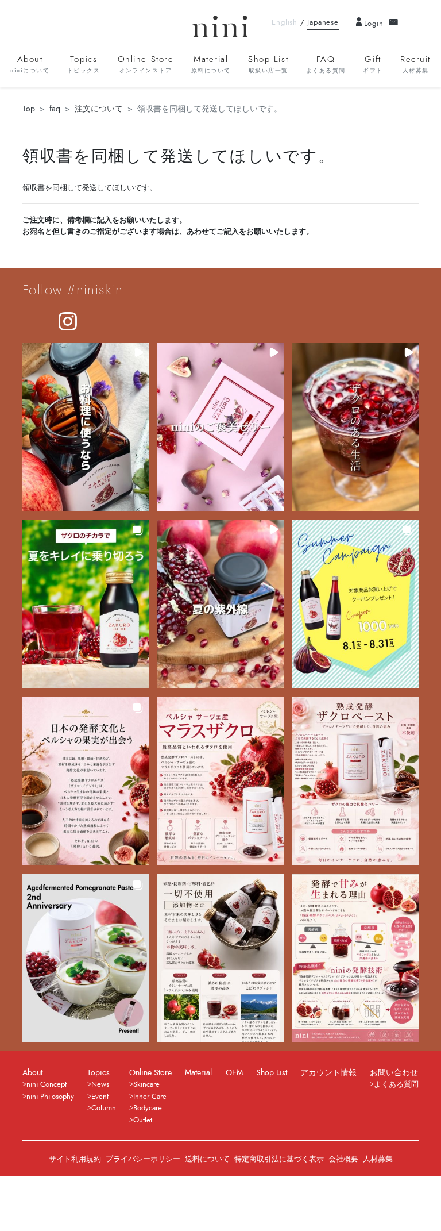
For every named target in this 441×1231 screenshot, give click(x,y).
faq (54, 108)
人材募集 (378, 1159)
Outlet (142, 1120)
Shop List (268, 63)
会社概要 (343, 1159)
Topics (83, 63)
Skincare (146, 1084)
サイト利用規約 (75, 1159)
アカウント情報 (328, 1072)
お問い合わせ (394, 1072)
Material (211, 63)
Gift (373, 63)
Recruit (415, 63)
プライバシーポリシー (143, 1159)
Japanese (322, 22)
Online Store (145, 63)
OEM (234, 1072)
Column (103, 1108)
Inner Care (150, 1096)
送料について (207, 1159)
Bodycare (147, 1108)
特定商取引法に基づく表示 (279, 1159)
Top (28, 108)
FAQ (326, 63)
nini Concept (46, 1084)
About (29, 63)
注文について (99, 108)
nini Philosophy (50, 1096)
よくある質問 (396, 1084)
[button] (85, 427)
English (284, 22)
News (100, 1084)
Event (100, 1096)
